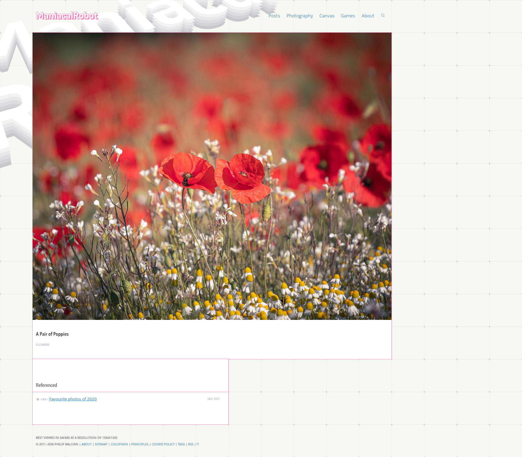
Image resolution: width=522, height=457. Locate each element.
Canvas (326, 16)
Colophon (119, 444)
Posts (274, 16)
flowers (42, 344)
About (368, 16)
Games (348, 16)
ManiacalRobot (67, 16)
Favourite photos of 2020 (73, 399)
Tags (181, 444)
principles (139, 444)
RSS (190, 444)
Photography (300, 16)
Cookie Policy (163, 444)
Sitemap (101, 444)
